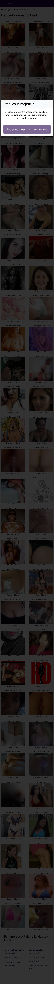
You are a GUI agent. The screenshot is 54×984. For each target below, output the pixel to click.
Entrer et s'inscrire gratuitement (27, 129)
